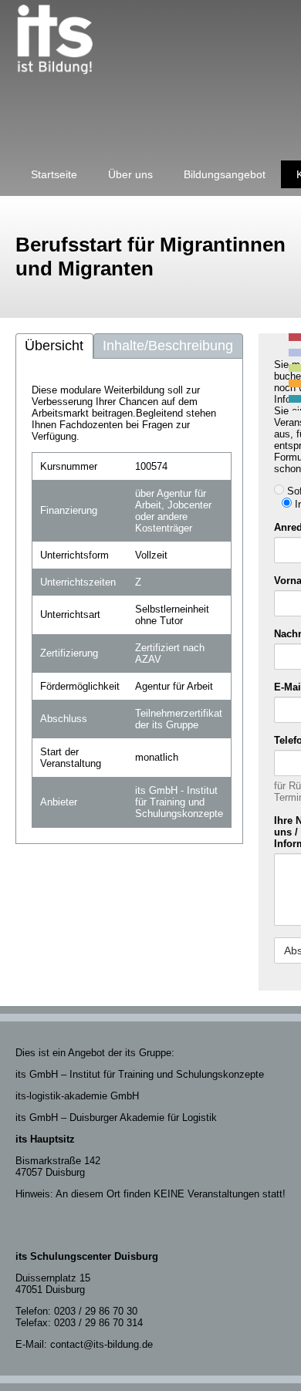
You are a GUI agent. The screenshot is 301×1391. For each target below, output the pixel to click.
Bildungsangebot (224, 174)
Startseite (54, 174)
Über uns (130, 174)
